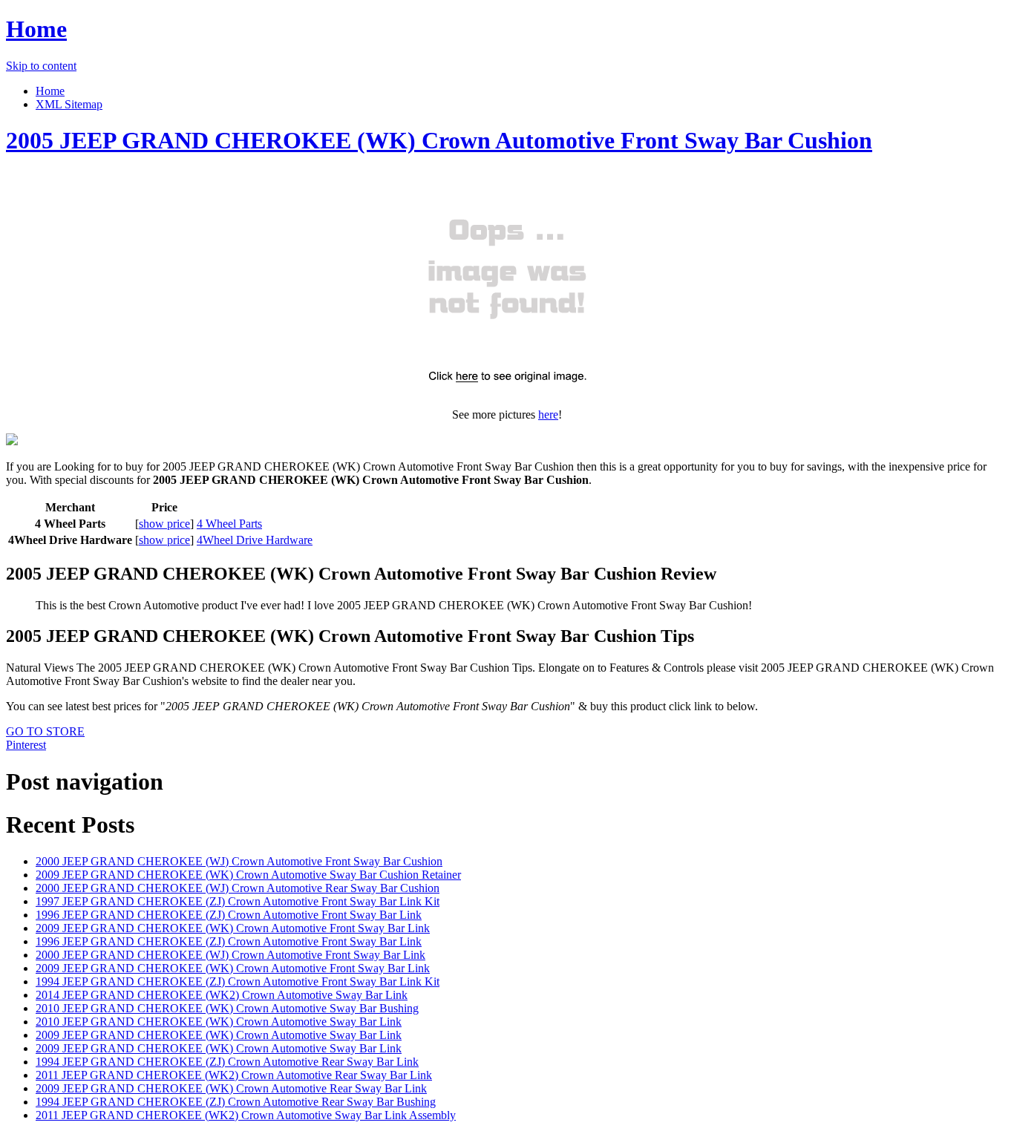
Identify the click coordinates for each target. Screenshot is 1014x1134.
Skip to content (41, 65)
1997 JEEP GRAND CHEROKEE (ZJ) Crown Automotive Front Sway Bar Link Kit (237, 901)
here (548, 414)
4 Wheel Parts (229, 523)
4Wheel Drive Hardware (255, 540)
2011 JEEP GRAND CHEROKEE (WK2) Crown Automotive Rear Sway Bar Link (234, 1075)
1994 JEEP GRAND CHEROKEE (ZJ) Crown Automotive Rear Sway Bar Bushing (236, 1101)
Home (36, 29)
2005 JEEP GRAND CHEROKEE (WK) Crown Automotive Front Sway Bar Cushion (439, 140)
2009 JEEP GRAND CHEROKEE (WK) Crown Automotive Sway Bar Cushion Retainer (248, 874)
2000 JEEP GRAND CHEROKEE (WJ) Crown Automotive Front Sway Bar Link (230, 954)
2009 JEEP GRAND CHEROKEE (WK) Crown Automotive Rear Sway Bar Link (231, 1088)
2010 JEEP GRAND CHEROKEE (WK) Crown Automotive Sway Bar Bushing (227, 1008)
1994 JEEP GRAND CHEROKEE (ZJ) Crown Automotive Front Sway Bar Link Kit (237, 981)
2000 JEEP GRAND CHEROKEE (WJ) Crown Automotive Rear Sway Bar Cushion (237, 888)
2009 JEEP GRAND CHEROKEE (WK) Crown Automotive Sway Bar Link (219, 1035)
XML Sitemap (69, 104)
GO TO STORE (45, 731)
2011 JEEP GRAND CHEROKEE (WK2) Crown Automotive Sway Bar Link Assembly (246, 1115)
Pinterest (26, 744)
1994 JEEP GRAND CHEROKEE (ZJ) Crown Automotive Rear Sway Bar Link (227, 1061)
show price (164, 523)
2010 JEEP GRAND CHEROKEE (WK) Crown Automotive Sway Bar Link (219, 1021)
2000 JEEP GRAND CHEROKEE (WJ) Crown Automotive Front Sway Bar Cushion (239, 861)
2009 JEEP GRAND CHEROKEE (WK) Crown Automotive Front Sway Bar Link (233, 928)
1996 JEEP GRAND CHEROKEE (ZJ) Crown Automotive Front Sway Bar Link (229, 914)
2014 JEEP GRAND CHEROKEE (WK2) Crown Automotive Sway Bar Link (222, 995)
